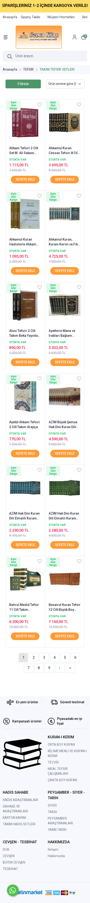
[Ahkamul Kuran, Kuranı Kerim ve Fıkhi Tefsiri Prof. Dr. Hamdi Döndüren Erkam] (64, 213)
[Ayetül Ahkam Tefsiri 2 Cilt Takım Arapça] (25, 396)
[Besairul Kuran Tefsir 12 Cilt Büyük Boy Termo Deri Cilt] (64, 579)
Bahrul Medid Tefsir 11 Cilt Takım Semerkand (24, 607)
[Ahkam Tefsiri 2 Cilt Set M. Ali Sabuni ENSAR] (25, 122)
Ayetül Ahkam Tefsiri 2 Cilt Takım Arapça (24, 424)
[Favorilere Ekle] (40, 105)
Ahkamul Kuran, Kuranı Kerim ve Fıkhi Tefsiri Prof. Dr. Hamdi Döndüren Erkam (65, 242)
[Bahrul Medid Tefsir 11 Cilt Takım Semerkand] (25, 579)
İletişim (53, 849)
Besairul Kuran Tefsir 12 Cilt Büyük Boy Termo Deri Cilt (65, 607)
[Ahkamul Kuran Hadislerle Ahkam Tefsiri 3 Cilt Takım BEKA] (25, 213)
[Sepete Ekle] (25, 179)
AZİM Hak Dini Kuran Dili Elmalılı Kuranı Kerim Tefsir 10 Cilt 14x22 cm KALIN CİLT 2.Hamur (24, 516)
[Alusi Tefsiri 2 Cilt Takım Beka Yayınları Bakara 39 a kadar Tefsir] (25, 305)
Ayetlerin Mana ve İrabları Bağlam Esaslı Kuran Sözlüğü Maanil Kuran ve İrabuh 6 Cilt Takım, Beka (64, 333)
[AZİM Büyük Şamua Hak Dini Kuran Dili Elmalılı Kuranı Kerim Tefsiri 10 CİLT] (64, 396)
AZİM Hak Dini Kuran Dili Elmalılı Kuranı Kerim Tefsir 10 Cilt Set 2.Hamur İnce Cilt (64, 516)
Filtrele (23, 84)
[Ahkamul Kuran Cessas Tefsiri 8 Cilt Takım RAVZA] (64, 122)
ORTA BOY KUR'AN (61, 744)
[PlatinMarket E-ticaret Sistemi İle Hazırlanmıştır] (28, 892)
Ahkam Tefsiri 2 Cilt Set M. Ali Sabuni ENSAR (23, 150)
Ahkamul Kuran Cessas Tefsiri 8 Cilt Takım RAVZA (63, 150)
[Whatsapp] (12, 890)
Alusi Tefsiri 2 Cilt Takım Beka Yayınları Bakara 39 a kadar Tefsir (24, 333)
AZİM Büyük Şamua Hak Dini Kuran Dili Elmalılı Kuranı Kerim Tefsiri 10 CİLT (65, 424)
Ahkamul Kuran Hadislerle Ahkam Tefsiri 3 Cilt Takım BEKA (23, 242)
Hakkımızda (56, 856)
